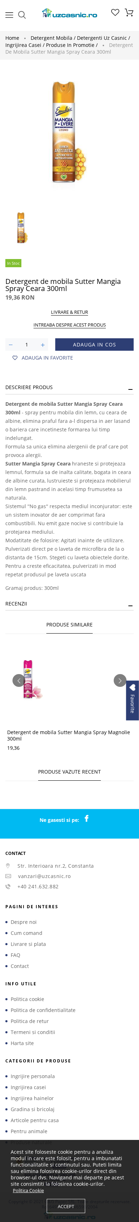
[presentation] (18, 680)
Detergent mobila (53, 37)
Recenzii (16, 603)
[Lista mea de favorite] (115, 14)
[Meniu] (9, 14)
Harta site (22, 1043)
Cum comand (26, 933)
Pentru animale (29, 1131)
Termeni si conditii (33, 1032)
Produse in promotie (72, 45)
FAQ (15, 955)
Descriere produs (29, 387)
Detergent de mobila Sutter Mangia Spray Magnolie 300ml (68, 735)
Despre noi (24, 922)
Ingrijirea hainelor (32, 1098)
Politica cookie (27, 999)
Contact (20, 966)
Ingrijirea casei (25, 45)
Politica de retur (30, 1021)
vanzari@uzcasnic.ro (44, 876)
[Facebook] (90, 819)
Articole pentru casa (35, 1120)
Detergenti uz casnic (103, 37)
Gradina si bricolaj (33, 1109)
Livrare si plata (28, 944)
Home (12, 37)
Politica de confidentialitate (43, 1010)
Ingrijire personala (33, 1076)
